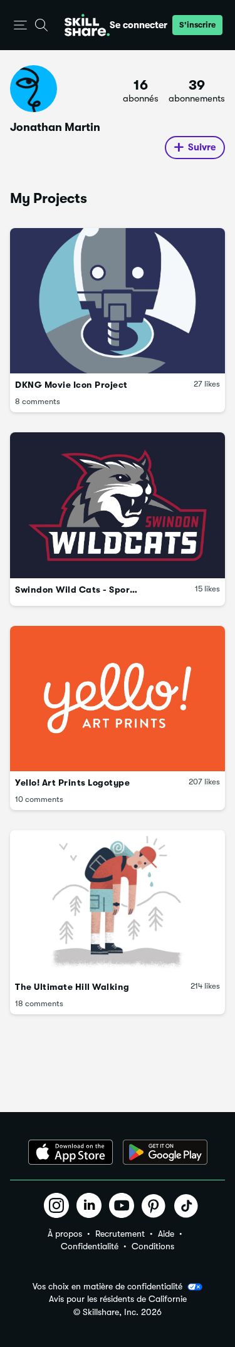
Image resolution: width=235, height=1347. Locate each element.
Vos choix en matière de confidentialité (107, 1286)
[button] (20, 25)
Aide (166, 1234)
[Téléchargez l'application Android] (165, 1152)
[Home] (87, 25)
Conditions (153, 1246)
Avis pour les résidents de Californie (118, 1299)
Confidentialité (89, 1246)
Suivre (202, 147)
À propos (65, 1234)
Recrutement (120, 1234)
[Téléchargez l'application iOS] (70, 1152)
